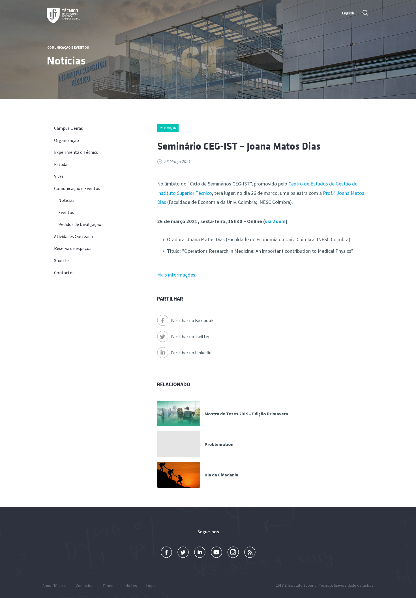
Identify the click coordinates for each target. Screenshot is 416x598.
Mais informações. (176, 274)
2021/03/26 (168, 128)
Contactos (64, 272)
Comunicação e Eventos (68, 47)
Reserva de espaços (72, 248)
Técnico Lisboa (63, 15)
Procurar (366, 13)
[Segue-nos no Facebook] (166, 552)
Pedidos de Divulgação (79, 224)
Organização (66, 140)
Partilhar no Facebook (192, 320)
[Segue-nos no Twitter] (183, 552)
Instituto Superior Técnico (310, 585)
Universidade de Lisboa (354, 585)
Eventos (66, 212)
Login (150, 585)
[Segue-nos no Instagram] (233, 552)
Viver (58, 176)
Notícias (66, 200)
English (348, 13)
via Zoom (275, 221)
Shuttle (61, 260)
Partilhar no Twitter (190, 336)
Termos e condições (120, 585)
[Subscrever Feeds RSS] (250, 552)
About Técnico (54, 585)
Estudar (61, 164)
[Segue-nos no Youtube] (216, 552)
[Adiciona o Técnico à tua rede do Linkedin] (200, 552)
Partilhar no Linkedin (191, 352)
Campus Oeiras (68, 128)
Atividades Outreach (73, 236)
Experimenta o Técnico (76, 152)
